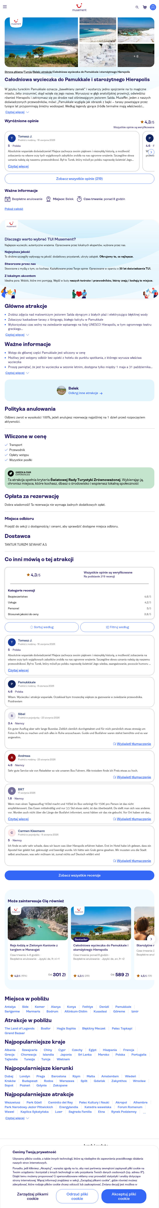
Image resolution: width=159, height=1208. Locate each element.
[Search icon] (137, 7)
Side (25, 1007)
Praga (40, 1076)
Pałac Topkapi (122, 1028)
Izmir (134, 1011)
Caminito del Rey (60, 1102)
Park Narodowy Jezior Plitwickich (29, 1107)
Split (84, 1081)
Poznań (25, 1085)
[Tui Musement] (79, 7)
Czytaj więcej (14, 112)
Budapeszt (30, 1081)
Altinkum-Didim (76, 1011)
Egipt (93, 1050)
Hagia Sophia (66, 1028)
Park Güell (34, 1102)
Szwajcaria (29, 1050)
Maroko (103, 1054)
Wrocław (139, 1081)
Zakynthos (119, 1081)
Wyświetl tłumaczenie (134, 744)
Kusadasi (100, 1011)
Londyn (25, 1076)
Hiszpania (110, 1050)
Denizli (104, 1007)
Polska (120, 1054)
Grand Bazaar (15, 1033)
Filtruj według (119, 627)
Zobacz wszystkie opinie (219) (79, 179)
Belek (73, 388)
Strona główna (14, 71)
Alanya (56, 1007)
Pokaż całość (14, 209)
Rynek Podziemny (124, 1112)
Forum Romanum (130, 1107)
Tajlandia (11, 1059)
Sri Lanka (85, 1054)
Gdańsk (99, 1081)
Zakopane (60, 1085)
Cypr (62, 1050)
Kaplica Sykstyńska (35, 1112)
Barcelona (58, 1076)
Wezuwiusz (12, 1102)
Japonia (66, 1054)
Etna (101, 1112)
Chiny (48, 1050)
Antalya (10, 1007)
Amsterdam (110, 1076)
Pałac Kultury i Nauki (94, 1102)
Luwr (58, 1112)
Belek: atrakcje (42, 71)
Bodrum (52, 1011)
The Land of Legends (20, 1028)
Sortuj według (44, 627)
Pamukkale (123, 1007)
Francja (128, 1050)
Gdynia (41, 1085)
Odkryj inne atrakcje (83, 393)
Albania (10, 1050)
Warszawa (67, 1081)
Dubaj (9, 1076)
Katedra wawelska (98, 1107)
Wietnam (63, 1059)
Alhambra (140, 1102)
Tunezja (29, 1059)
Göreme (119, 1011)
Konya (71, 1007)
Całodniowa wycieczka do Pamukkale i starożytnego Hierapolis (91, 71)
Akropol (121, 1102)
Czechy (77, 1050)
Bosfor (45, 1028)
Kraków (10, 1081)
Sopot (9, 1085)
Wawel (9, 1112)
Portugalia (138, 1054)
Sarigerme (12, 1011)
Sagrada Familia (80, 1112)
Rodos (48, 1081)
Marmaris (33, 1011)
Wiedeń (130, 1076)
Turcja (28, 71)
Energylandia (68, 1107)
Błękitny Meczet (93, 1028)
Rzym (76, 1076)
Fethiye (87, 1007)
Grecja (10, 1054)
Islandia (48, 1054)
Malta (91, 1076)
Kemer (40, 1007)
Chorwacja (28, 1054)
